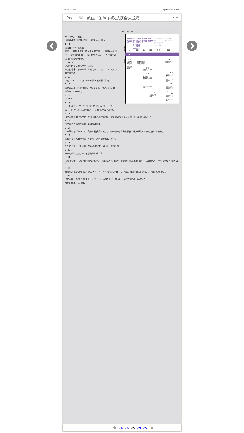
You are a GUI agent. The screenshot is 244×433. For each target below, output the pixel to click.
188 (121, 427)
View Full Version (172, 10)
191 (139, 427)
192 (145, 427)
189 (127, 427)
